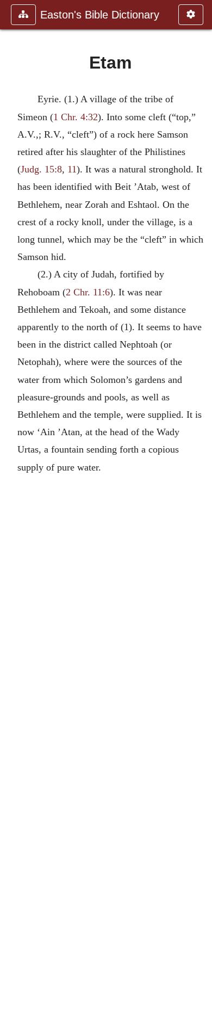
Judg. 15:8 (41, 169)
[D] (12, 516)
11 (72, 169)
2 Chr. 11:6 (88, 292)
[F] (199, 516)
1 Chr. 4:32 (75, 117)
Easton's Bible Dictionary (99, 15)
